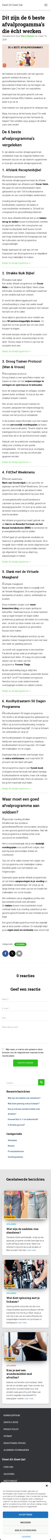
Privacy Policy (11, 1429)
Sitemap (8, 1436)
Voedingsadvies (15, 1157)
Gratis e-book (11, 1422)
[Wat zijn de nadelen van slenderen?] (25, 1205)
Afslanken (20, 944)
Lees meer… (32, 1250)
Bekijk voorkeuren (25, 1530)
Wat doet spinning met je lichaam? (24, 1103)
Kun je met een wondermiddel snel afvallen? (19, 1374)
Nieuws (11, 1146)
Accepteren (25, 1514)
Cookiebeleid (26, 1536)
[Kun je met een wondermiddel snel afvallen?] (25, 1346)
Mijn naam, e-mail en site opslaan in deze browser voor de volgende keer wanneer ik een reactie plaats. (23, 1052)
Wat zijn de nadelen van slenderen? (24, 1098)
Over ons (8, 1467)
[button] (46, 1485)
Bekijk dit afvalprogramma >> (16, 263)
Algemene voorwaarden (16, 1450)
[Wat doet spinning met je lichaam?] (25, 1274)
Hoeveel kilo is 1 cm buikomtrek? (23, 1119)
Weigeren (25, 1522)
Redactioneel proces (15, 1443)
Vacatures (9, 1474)
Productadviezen (16, 1151)
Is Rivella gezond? (16, 1125)
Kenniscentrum (12, 1415)
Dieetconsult (10, 1481)
